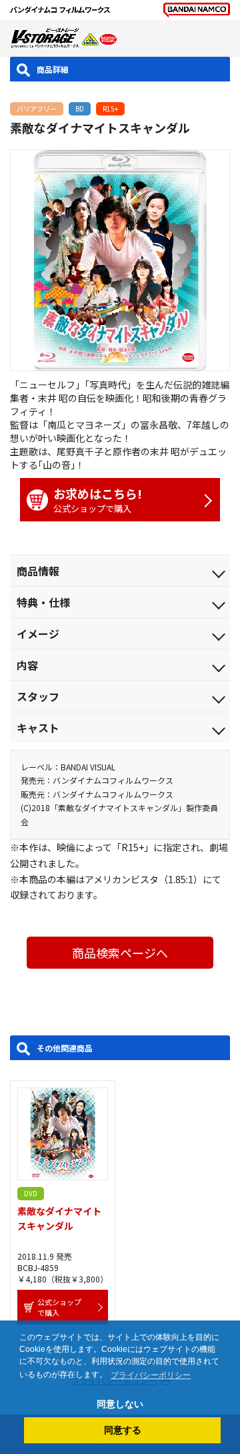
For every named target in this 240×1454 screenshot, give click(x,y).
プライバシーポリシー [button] (151, 1375)
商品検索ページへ (120, 952)
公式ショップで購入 (97, 500)
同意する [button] (122, 1430)
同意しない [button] (120, 1404)
